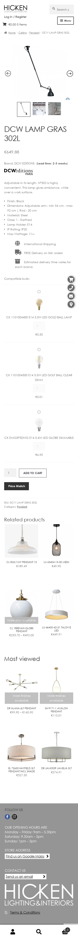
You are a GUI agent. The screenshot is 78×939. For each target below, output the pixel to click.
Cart (60, 928)
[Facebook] (7, 816)
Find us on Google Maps (25, 856)
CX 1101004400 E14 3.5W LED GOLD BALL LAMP (39, 317)
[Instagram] (14, 816)
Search (39, 932)
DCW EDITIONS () (41, 163)
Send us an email (19, 876)
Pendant (34, 32)
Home (12, 32)
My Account (13, 932)
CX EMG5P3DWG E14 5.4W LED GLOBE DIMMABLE (39, 438)
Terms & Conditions (25, 912)
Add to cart (32, 473)
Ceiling (23, 32)
